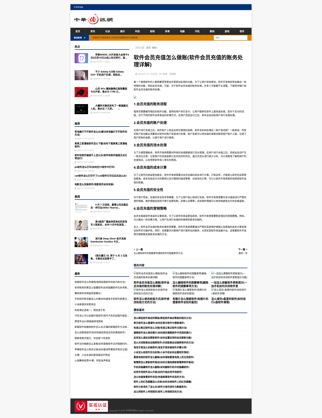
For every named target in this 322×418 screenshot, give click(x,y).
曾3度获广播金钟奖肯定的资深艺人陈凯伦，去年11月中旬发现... (109, 223)
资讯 (92, 31)
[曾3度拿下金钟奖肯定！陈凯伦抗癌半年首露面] (81, 225)
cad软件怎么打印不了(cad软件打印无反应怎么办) (101, 175)
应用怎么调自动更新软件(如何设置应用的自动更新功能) (163, 337)
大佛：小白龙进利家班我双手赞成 (92, 354)
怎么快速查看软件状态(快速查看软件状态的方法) (159, 376)
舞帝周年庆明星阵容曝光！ (89, 293)
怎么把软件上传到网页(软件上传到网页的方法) (158, 391)
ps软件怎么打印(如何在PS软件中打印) (95, 166)
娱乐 (122, 31)
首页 (77, 31)
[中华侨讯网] (93, 22)
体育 (167, 31)
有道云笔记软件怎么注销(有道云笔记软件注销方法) (160, 327)
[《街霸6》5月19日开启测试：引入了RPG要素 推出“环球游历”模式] (81, 259)
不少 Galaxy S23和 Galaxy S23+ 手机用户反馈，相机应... (107, 73)
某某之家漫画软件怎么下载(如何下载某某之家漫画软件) (101, 145)
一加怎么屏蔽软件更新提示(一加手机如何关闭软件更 (229, 284)
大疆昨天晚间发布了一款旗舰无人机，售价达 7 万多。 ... (109, 107)
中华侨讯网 (78, 7)
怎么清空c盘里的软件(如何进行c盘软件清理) (228, 300)
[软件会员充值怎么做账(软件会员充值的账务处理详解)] (152, 275)
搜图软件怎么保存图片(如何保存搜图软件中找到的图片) (163, 332)
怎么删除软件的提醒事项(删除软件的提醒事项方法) (190, 284)
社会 (107, 31)
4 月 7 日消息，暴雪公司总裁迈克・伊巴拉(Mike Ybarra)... (109, 206)
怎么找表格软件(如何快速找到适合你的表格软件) (100, 332)
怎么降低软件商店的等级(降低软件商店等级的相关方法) (163, 317)
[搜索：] (230, 37)
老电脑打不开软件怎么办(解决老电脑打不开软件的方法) (101, 133)
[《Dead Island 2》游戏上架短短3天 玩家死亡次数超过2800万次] (81, 242)
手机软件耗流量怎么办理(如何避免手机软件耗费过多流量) (105, 298)
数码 (212, 31)
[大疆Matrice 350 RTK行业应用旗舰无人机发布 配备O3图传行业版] (81, 109)
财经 (152, 31)
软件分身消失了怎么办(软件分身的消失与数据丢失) (160, 386)
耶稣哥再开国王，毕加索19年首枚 (92, 338)
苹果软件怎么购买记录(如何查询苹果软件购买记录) (101, 349)
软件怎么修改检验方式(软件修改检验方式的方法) (151, 300)
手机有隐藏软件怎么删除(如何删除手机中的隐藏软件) (161, 367)
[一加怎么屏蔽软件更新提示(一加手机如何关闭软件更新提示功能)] (229, 275)
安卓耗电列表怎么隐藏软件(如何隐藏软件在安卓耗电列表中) (106, 287)
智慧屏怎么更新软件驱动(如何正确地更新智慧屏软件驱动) (164, 362)
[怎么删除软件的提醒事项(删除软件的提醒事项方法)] (191, 275)
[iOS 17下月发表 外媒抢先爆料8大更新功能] (81, 58)
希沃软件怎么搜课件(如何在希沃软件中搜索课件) (159, 322)
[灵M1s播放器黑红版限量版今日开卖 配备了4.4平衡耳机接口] (81, 92)
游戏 (227, 31)
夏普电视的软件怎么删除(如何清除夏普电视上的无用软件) (164, 357)
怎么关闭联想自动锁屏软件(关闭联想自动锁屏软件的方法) (164, 342)
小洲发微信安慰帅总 (85, 304)
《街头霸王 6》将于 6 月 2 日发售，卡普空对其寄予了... (109, 257)
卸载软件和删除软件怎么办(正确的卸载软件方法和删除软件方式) (108, 326)
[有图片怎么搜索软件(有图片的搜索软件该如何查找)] (191, 291)
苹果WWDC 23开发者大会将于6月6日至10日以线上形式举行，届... (110, 56)
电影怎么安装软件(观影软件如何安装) (94, 184)
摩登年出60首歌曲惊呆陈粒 (89, 321)
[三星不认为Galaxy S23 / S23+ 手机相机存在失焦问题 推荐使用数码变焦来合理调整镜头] (81, 75)
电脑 (182, 31)
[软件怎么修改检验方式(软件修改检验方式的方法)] (152, 291)
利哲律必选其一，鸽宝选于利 (90, 310)
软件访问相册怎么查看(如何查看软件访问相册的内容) (102, 343)
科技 (137, 31)
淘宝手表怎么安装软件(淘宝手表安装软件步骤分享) (160, 347)
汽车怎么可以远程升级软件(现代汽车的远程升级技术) (102, 315)
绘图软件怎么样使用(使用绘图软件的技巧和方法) (100, 281)
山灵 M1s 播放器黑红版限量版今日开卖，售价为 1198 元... (109, 90)
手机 (197, 31)
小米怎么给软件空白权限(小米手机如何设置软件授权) (161, 352)
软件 (242, 31)
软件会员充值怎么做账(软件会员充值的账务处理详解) (151, 284)
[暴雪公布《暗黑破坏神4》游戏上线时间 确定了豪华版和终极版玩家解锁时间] (81, 208)
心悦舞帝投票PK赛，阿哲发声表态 (92, 360)
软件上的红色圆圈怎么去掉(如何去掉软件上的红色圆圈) (163, 381)
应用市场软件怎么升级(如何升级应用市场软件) (158, 371)
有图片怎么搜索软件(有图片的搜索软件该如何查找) (190, 300)
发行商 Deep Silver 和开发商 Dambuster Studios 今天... (108, 240)
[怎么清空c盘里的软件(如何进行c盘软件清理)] (229, 291)
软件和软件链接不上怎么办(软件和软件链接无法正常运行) (101, 157)
